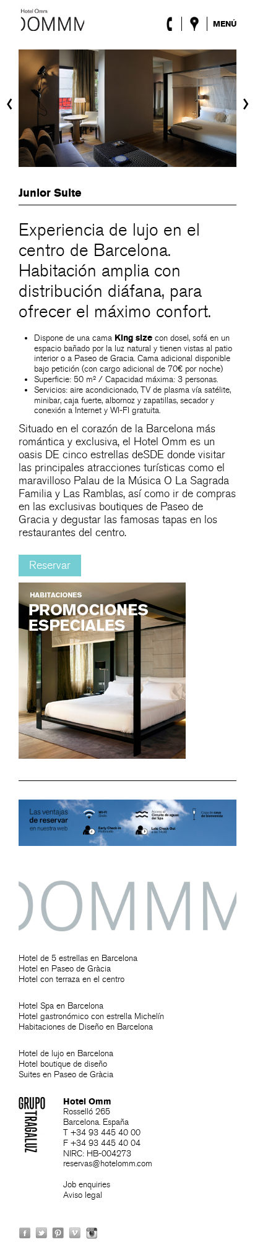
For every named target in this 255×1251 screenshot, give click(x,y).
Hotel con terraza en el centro (71, 979)
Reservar (50, 565)
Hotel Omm (53, 19)
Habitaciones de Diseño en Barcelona (86, 1027)
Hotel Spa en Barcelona (61, 1006)
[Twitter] (41, 1233)
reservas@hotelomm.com (107, 1163)
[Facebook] (25, 1233)
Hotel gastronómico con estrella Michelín (91, 1016)
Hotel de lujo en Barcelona (66, 1053)
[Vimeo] (75, 1233)
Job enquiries (86, 1184)
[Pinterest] (58, 1233)
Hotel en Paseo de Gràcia (65, 968)
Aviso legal (82, 1195)
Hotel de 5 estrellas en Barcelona (78, 958)
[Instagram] (91, 1233)
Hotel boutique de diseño (63, 1064)
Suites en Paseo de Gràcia (66, 1074)
